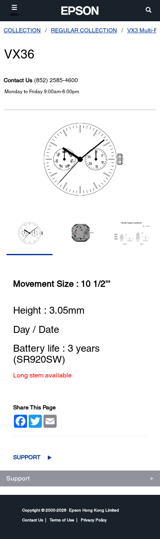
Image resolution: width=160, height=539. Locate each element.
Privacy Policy (94, 519)
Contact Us (32, 519)
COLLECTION (22, 30)
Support (27, 457)
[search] (148, 10)
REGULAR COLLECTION (84, 30)
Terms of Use (62, 519)
